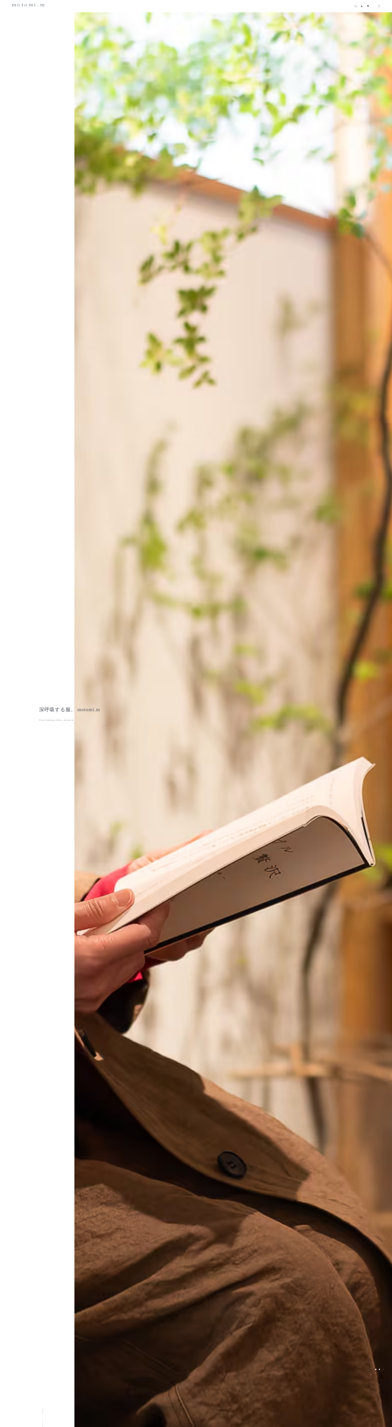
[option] (215, 713)
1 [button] (375, 1369)
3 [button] (383, 1369)
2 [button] (379, 1369)
